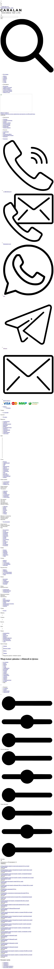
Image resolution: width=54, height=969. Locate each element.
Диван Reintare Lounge (6, 874)
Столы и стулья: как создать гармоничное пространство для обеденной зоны (18, 114)
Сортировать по (4, 862)
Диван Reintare (4, 867)
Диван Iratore (3, 882)
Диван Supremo (4, 901)
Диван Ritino (3, 890)
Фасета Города (4, 643)
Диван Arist (3, 898)
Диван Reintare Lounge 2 (6, 871)
